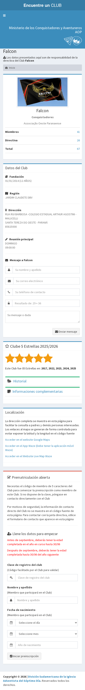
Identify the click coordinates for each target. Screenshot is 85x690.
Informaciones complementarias (37, 391)
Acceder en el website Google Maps (27, 439)
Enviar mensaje (67, 331)
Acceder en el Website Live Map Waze (28, 456)
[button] (4, 15)
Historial (19, 381)
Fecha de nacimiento (21, 610)
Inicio (12, 67)
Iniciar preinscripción (25, 656)
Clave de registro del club (24, 565)
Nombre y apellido (19, 587)
